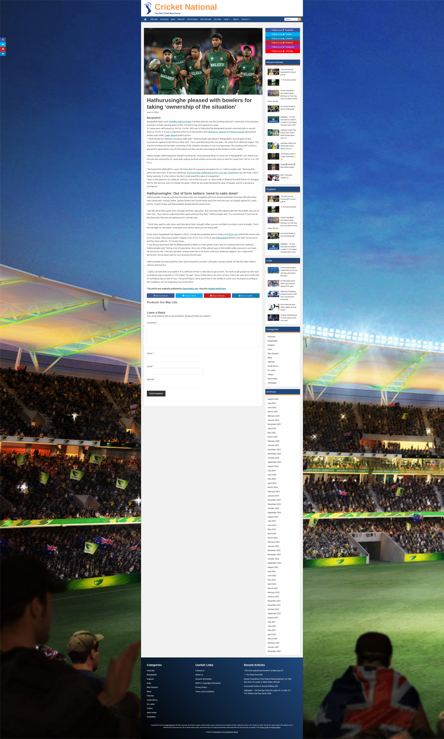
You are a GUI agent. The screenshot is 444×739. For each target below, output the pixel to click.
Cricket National (186, 6)
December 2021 (274, 601)
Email (150, 366)
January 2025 (273, 445)
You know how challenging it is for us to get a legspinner (213, 172)
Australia (164, 19)
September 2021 (274, 613)
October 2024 (273, 458)
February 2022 (274, 592)
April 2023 (272, 533)
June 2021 (272, 626)
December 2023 (274, 500)
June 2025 (272, 428)
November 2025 (274, 424)
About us (199, 675)
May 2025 (272, 433)
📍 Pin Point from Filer (253, 675)
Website (150, 379)
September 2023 (274, 513)
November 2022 (274, 554)
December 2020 (274, 651)
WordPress (217, 732)
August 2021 (273, 618)
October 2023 (273, 508)
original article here (217, 288)
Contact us (200, 670)
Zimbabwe (272, 383)
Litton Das (233, 234)
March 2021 (273, 639)
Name (150, 353)
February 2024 (274, 492)
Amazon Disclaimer (203, 679)
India (173, 19)
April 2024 (272, 483)
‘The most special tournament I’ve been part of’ (264, 670)
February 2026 (274, 416)
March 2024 (273, 487)
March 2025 (273, 437)
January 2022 (273, 597)
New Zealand (205, 19)
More (226, 19)
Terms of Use (264, 727)
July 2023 (272, 521)
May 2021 (272, 630)
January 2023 (273, 546)
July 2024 (272, 470)
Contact (245, 19)
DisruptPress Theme (231, 732)
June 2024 (272, 475)
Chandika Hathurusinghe (180, 121)
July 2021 (272, 622)
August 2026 (273, 399)
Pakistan (181, 19)
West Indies (272, 379)
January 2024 (273, 496)
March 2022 (273, 588)
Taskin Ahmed (170, 135)
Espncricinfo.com (190, 288)
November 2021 (274, 605)
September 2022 (274, 563)
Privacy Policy (201, 687)
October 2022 (273, 559)
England (154, 19)
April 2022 (272, 584)
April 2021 (272, 634)
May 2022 (272, 580)
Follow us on (282, 30)
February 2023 (274, 542)
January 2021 (273, 647)
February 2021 (274, 643)
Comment (152, 323)
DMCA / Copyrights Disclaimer (208, 683)
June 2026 (272, 407)
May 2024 (272, 479)
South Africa (192, 19)
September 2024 (274, 462)
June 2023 (272, 525)
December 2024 (274, 449)
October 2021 (273, 609)
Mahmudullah (222, 238)
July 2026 (272, 403)
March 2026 (273, 412)
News (270, 358)
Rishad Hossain (237, 132)
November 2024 (274, 454)
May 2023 (272, 529)
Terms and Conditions (204, 691)
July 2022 (272, 571)
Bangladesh (154, 117)
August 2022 (273, 567)
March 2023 (273, 538)
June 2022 (272, 575)
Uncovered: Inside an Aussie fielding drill (261, 686)
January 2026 (273, 420)
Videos (236, 19)
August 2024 (273, 466)
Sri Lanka (217, 19)
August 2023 (273, 517)
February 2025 (274, 441)
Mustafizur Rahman (217, 132)
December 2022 (274, 550)
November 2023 (274, 504)
